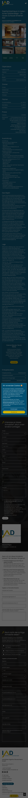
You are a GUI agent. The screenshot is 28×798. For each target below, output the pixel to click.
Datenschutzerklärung (8, 402)
